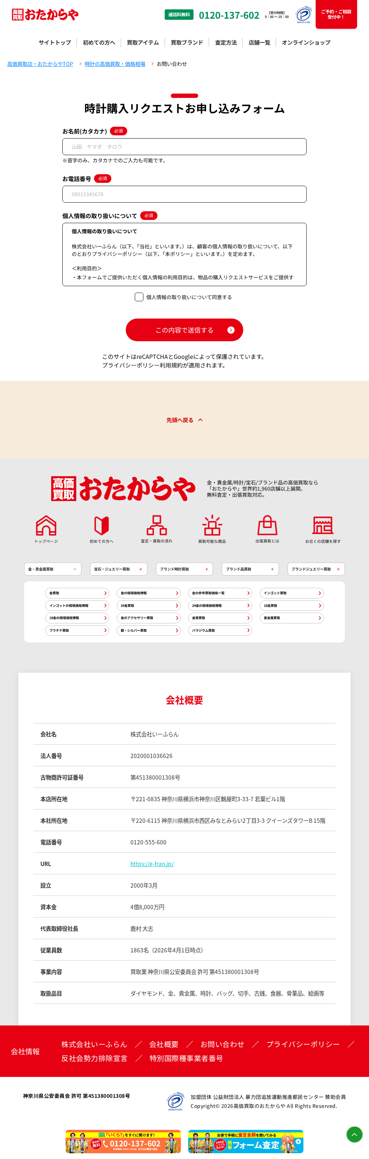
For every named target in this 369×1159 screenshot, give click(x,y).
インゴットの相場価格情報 (68, 605)
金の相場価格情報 (134, 592)
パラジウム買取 (203, 630)
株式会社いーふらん (94, 1044)
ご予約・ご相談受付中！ (336, 14)
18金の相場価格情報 (64, 617)
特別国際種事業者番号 (186, 1058)
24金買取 (127, 605)
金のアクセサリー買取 (137, 617)
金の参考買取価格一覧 (208, 592)
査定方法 (226, 42)
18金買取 (270, 605)
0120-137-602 (229, 14)
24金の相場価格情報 (207, 605)
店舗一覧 (259, 42)
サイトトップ (55, 42)
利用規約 (171, 365)
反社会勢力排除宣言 (94, 1058)
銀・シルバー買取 (134, 630)
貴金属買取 (272, 617)
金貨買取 (198, 617)
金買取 (54, 592)
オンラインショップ (306, 42)
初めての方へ (99, 42)
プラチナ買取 (59, 630)
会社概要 (164, 1044)
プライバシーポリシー (131, 365)
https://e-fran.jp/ (152, 863)
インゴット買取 (275, 592)
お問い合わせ (222, 1044)
